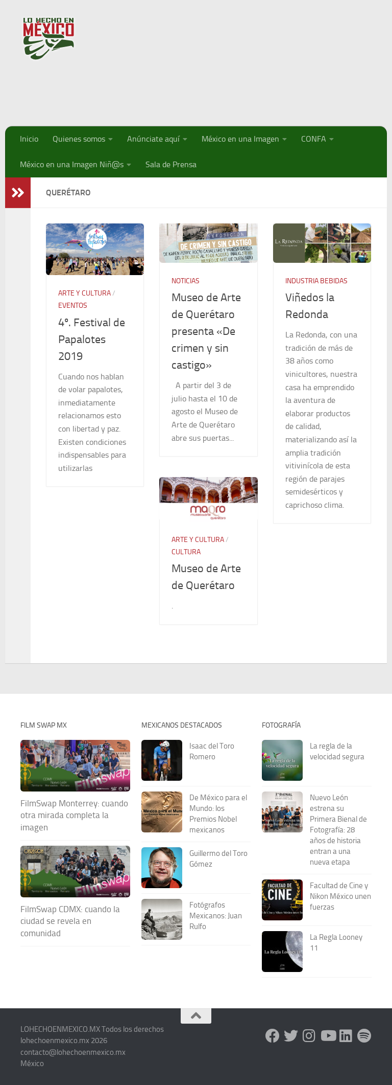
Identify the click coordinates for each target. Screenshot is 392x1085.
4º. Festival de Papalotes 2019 (91, 339)
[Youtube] (328, 1036)
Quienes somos (79, 139)
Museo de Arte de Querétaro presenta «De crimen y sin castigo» (206, 331)
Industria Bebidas (316, 281)
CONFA (313, 139)
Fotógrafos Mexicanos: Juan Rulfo (215, 915)
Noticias (186, 281)
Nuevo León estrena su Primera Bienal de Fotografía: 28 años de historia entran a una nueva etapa (338, 830)
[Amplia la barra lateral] (18, 192)
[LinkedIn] (346, 1036)
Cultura (186, 552)
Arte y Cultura (84, 293)
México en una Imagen (240, 139)
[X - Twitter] (291, 1036)
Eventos (72, 305)
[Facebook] (272, 1036)
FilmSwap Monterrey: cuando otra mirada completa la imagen (74, 815)
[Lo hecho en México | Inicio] (57, 38)
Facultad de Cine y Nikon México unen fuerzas (340, 896)
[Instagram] (309, 1036)
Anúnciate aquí (153, 139)
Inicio (29, 139)
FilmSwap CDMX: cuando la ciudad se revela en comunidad (70, 921)
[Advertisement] (186, 89)
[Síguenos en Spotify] (364, 1036)
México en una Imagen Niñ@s (72, 164)
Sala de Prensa (171, 164)
